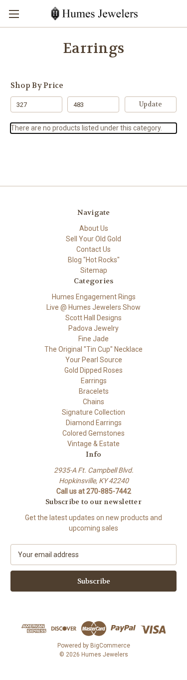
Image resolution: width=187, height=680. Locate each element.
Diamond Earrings (94, 423)
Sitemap (93, 270)
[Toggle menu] (13, 13)
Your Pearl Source (93, 360)
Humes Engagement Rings (94, 297)
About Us (93, 228)
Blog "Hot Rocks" (94, 260)
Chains (93, 402)
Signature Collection (93, 412)
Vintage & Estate (93, 444)
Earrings (94, 381)
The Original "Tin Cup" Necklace (93, 349)
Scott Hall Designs (93, 318)
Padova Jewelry (93, 328)
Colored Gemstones (93, 433)
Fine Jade (93, 339)
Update (150, 104)
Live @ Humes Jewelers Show (93, 307)
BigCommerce (110, 645)
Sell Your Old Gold (93, 239)
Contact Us (93, 249)
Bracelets (94, 391)
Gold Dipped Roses (93, 370)
